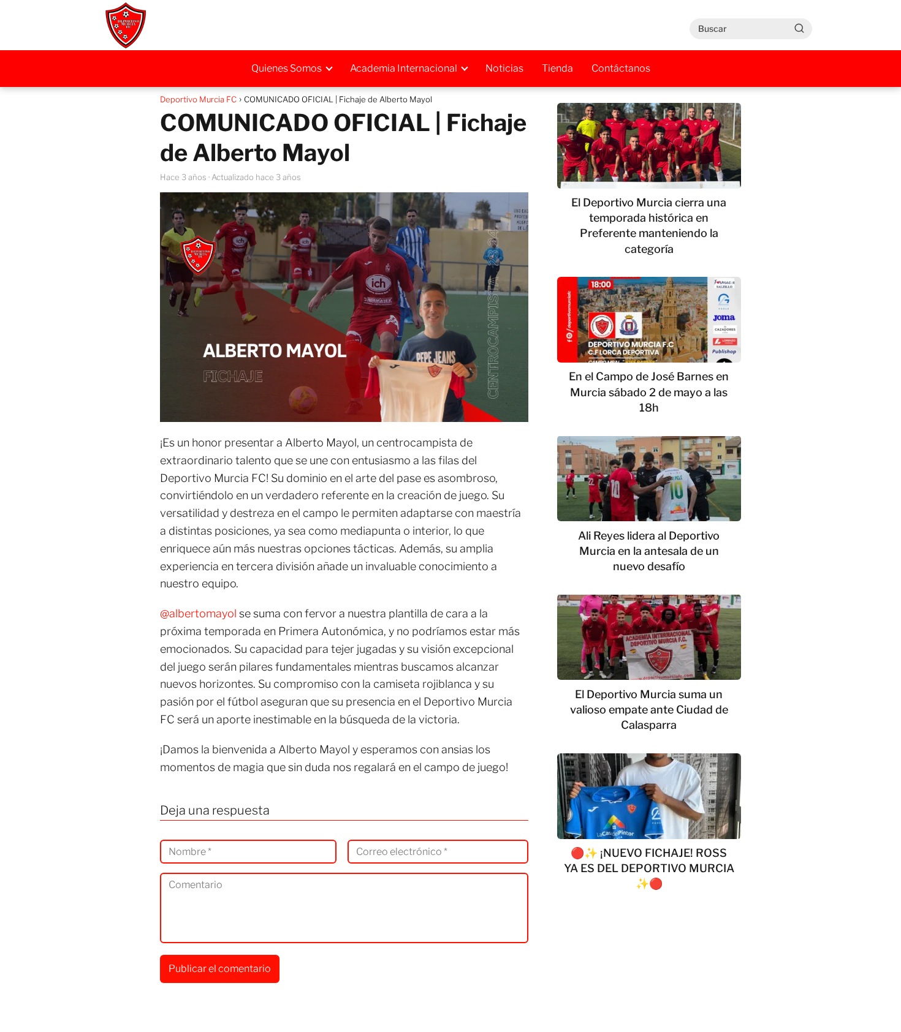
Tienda (557, 68)
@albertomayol (198, 613)
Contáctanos (620, 68)
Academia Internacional (403, 68)
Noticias (504, 68)
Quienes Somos (286, 68)
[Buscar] (799, 28)
